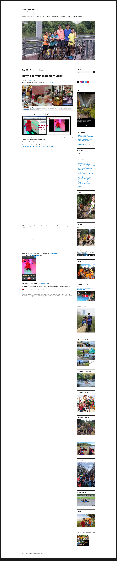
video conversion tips (42, 283)
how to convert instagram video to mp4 (60, 291)
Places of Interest (39, 16)
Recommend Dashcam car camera (85, 139)
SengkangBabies (27, 289)
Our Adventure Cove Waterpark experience (86, 136)
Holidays (48, 16)
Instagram (30, 80)
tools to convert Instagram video (60, 295)
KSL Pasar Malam (81, 143)
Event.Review (54, 16)
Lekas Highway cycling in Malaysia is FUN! (86, 165)
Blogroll (75, 16)
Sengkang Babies (29, 9)
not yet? (52, 82)
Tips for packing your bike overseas (85, 179)
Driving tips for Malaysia (83, 135)
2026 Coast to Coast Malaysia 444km (85, 161)
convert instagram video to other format (64, 289)
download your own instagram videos (29, 291)
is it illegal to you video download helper (41, 294)
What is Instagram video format (47, 296)
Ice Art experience (53, 253)
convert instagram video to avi (50, 289)
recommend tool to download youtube (36, 295)
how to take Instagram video (38, 292)
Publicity (69, 16)
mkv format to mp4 (53, 294)
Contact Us (81, 16)
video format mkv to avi (36, 296)
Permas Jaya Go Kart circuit (83, 137)
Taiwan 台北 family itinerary (83, 141)
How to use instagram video (62, 292)
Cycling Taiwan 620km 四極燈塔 (84, 178)
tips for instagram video (49, 295)
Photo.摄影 (62, 16)
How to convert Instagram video (42, 75)
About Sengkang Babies (28, 16)
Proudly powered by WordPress (36, 553)
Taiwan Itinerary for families (84, 140)
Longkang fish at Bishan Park (84, 144)
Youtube (38, 255)
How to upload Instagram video (50, 292)
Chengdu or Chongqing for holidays (85, 167)
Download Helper (33, 138)
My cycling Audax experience (84, 164)
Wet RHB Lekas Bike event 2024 (84, 183)
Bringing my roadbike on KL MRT (84, 176)
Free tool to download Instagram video (44, 291)
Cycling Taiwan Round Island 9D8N (85, 177)
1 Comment (56, 296)
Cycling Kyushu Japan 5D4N (83, 163)
